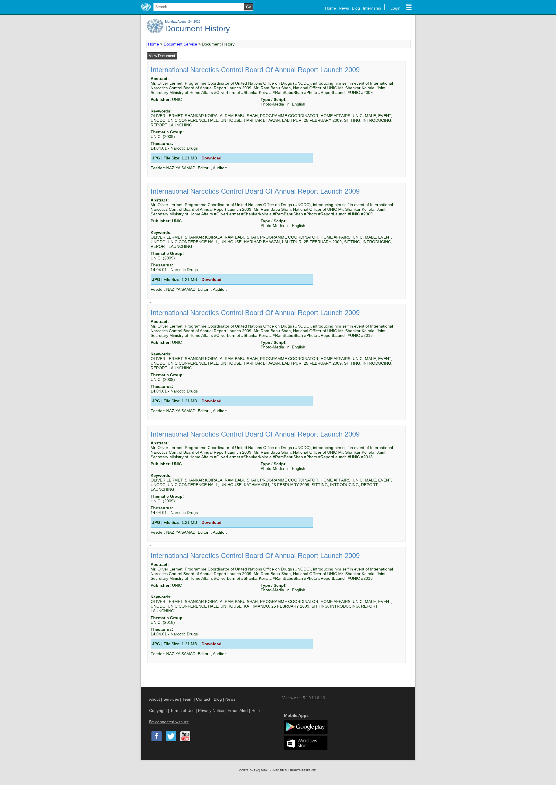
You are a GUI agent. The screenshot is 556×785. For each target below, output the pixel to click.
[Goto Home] (146, 11)
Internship (372, 8)
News (344, 8)
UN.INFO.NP (276, 770)
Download (212, 158)
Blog (356, 8)
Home (330, 8)
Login (395, 8)
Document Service (180, 44)
